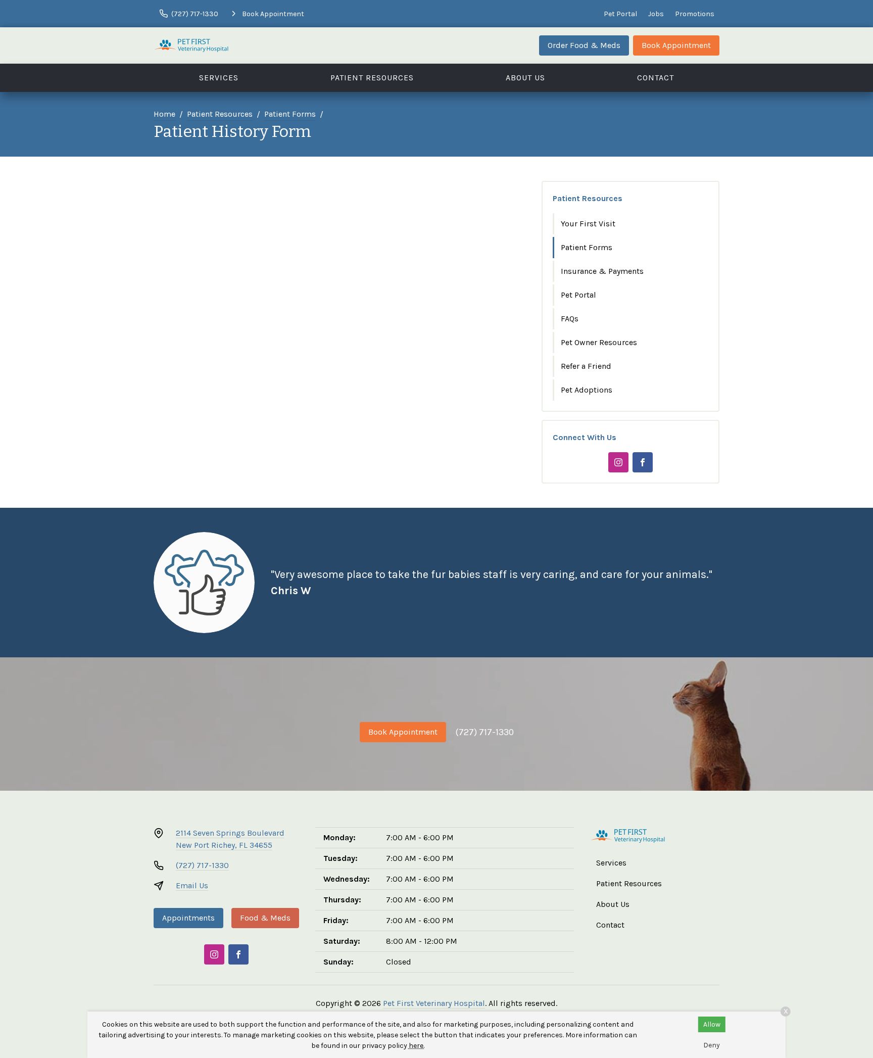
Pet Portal (620, 14)
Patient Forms (290, 114)
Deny (711, 1045)
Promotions (694, 14)
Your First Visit (588, 223)
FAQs (569, 318)
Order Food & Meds (584, 45)
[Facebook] (643, 462)
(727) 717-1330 (484, 732)
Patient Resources (372, 77)
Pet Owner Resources (599, 342)
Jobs (656, 14)
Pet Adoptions (586, 390)
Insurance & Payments (602, 271)
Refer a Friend (586, 366)
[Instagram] (618, 462)
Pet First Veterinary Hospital (434, 1003)
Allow (711, 1024)
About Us (525, 77)
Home (164, 114)
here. (416, 1045)
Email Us (192, 885)
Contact (655, 77)
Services (218, 77)
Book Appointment (676, 45)
